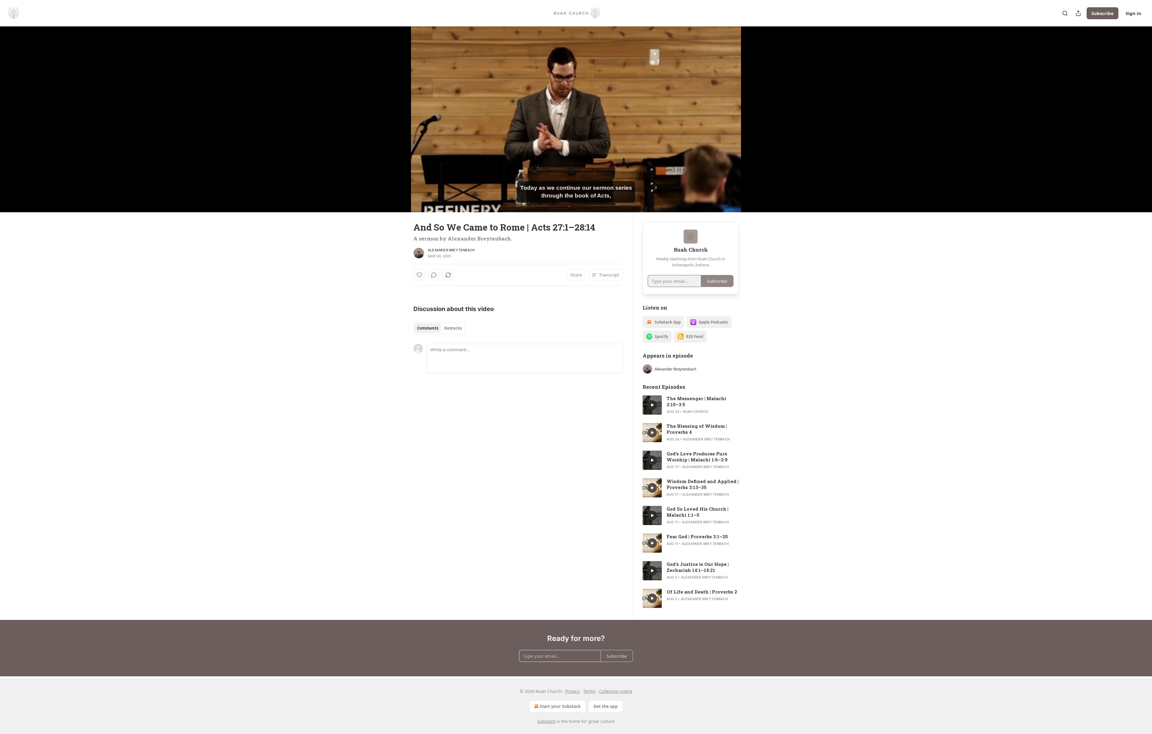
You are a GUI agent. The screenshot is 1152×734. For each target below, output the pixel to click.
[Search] (1065, 13)
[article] (690, 405)
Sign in (1133, 13)
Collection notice (615, 691)
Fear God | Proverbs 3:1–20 (697, 536)
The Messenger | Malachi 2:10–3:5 (696, 401)
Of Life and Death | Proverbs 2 (702, 592)
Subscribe (1102, 13)
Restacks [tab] (453, 328)
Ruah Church (695, 411)
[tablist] (439, 328)
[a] (652, 405)
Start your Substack (560, 706)
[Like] (419, 275)
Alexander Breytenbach (451, 250)
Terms (589, 691)
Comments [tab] (427, 328)
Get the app (605, 706)
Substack (546, 721)
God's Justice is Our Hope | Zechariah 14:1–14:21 (698, 567)
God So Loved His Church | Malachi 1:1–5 (697, 512)
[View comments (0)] (753, 119)
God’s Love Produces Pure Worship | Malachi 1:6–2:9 (697, 457)
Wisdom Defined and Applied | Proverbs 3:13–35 (703, 484)
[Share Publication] (1078, 13)
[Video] (399, 113)
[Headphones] (399, 126)
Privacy (573, 691)
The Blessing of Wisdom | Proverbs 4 (697, 429)
